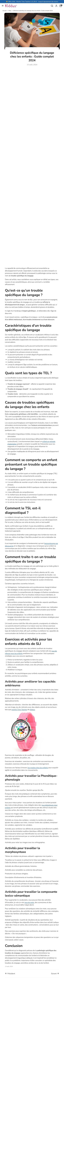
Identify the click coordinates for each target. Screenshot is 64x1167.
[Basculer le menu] (2, 6)
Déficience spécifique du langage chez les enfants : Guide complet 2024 (33, 10)
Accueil (4, 10)
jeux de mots (29, 902)
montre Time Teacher (19, 709)
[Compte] (56, 5)
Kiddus (32, 709)
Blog (9, 10)
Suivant (54, 973)
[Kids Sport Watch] (25, 751)
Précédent (11, 973)
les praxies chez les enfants (38, 768)
